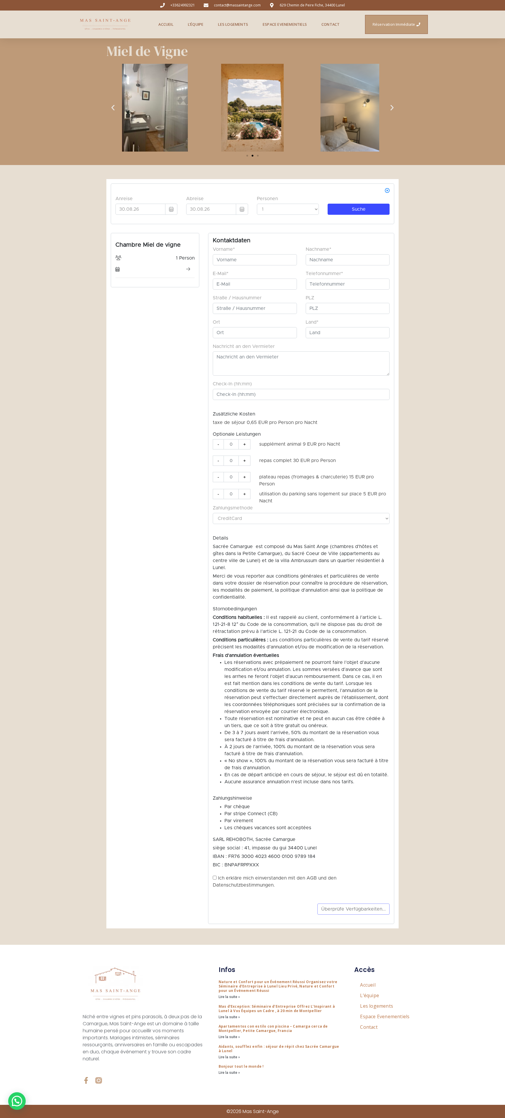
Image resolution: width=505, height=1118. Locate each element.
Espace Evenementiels (285, 24)
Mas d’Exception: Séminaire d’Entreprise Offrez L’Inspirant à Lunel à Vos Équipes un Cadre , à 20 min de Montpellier (277, 1008)
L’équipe (196, 24)
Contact (330, 24)
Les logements (233, 24)
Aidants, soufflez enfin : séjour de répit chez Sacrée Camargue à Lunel (279, 1048)
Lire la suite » (229, 997)
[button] (113, 107)
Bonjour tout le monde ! (241, 1066)
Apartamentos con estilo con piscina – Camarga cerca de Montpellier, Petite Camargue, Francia (273, 1028)
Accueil (165, 24)
